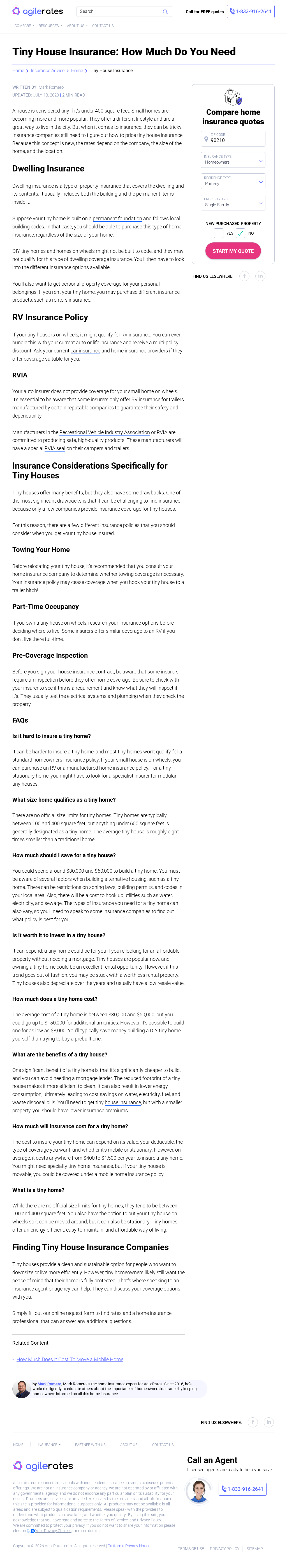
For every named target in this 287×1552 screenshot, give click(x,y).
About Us (76, 26)
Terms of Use (191, 1548)
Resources (49, 26)
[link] (251, 11)
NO (251, 233)
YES (229, 233)
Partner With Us (90, 1445)
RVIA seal (55, 448)
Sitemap (255, 1548)
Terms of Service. (114, 1520)
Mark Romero (49, 1384)
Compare (23, 26)
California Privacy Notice (129, 1546)
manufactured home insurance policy (107, 768)
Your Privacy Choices (53, 1530)
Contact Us (103, 26)
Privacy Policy (149, 1520)
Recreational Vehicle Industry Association (104, 432)
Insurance (48, 1445)
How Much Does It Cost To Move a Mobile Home (70, 1359)
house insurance (123, 1102)
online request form (73, 1313)
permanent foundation (117, 218)
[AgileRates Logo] (37, 12)
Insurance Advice (47, 70)
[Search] (165, 11)
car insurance (85, 351)
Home (18, 70)
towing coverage (137, 574)
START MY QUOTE (233, 251)
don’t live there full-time (37, 639)
